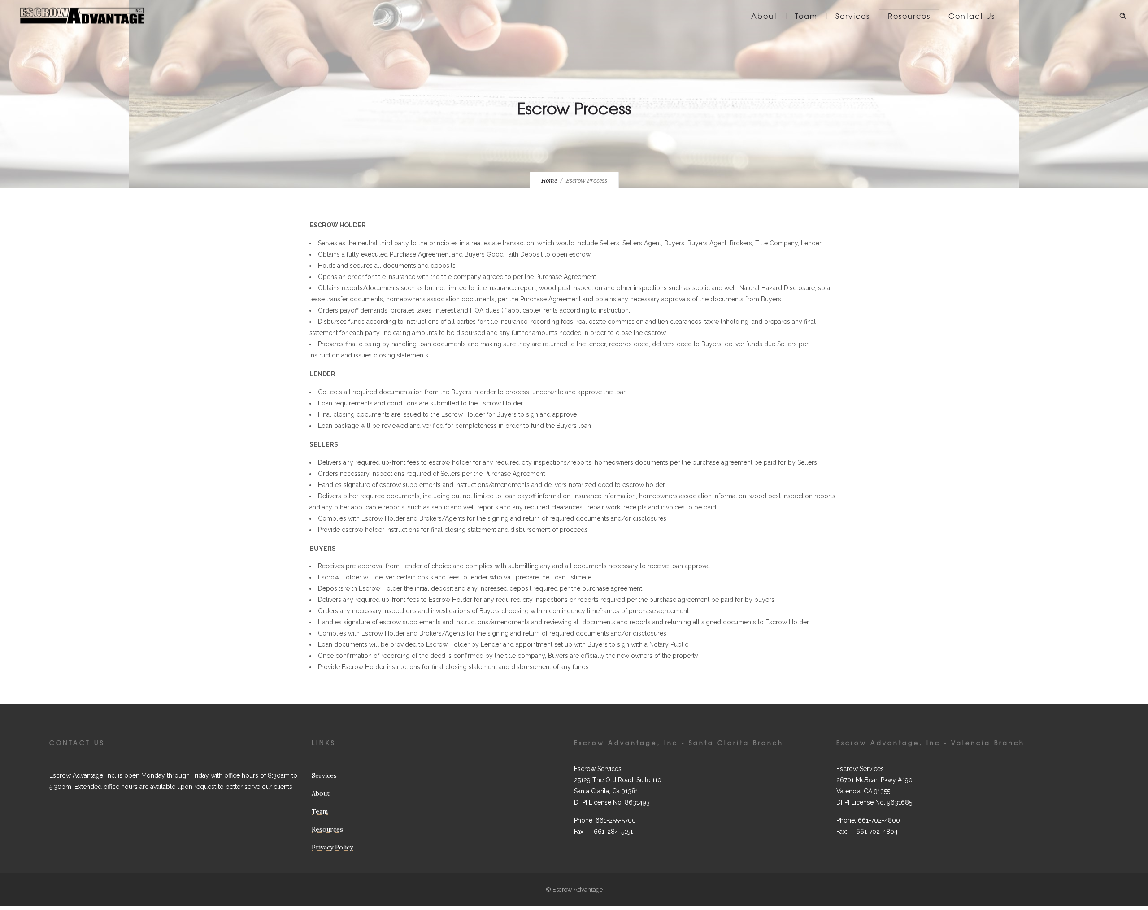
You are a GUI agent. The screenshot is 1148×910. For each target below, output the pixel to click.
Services (852, 15)
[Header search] (1123, 16)
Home (549, 180)
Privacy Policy (332, 847)
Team (806, 15)
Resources (909, 15)
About (764, 15)
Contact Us (971, 15)
